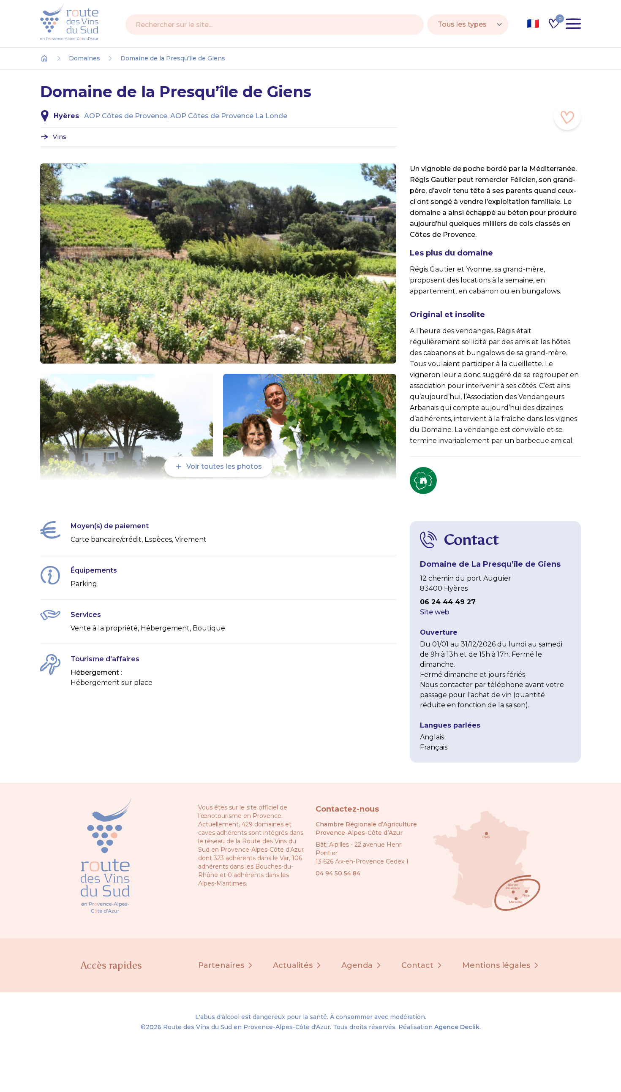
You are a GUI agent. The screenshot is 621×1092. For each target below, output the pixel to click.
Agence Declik (456, 1027)
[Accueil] (44, 58)
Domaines (84, 58)
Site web (434, 612)
